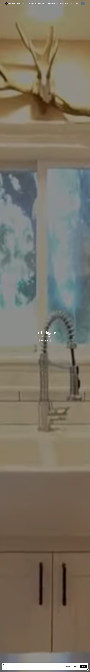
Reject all (68, 666)
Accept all (83, 666)
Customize (75, 666)
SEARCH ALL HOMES (45, 340)
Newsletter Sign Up (53, 3)
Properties (31, 3)
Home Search (41, 3)
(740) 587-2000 (74, 3)
